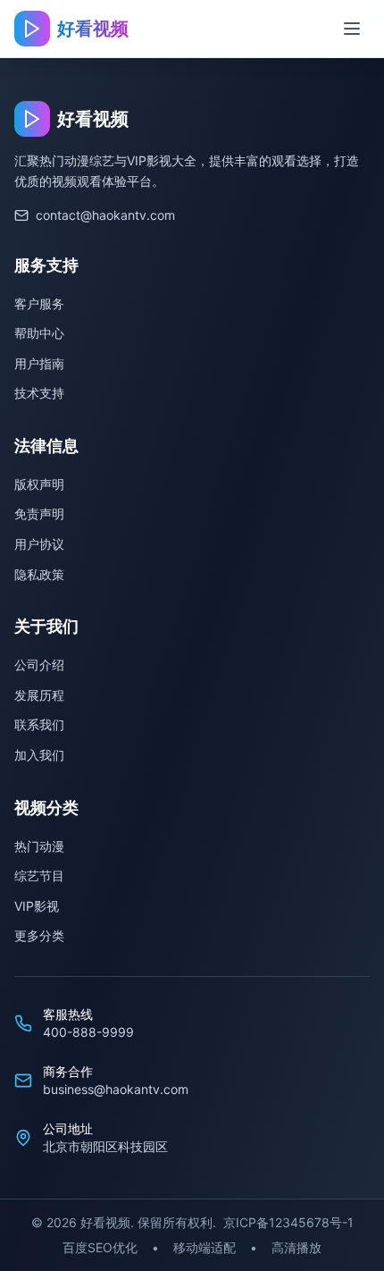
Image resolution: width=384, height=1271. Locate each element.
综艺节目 (39, 875)
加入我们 (39, 754)
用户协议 (39, 543)
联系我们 (39, 724)
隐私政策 (39, 574)
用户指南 (39, 363)
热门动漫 (39, 846)
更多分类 (39, 935)
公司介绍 (39, 664)
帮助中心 (39, 333)
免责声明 (39, 513)
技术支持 (39, 392)
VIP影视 (36, 905)
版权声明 (39, 484)
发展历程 (39, 695)
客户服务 (39, 303)
